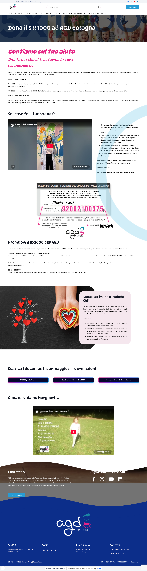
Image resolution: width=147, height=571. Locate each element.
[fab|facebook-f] (93, 479)
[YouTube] (134, 1)
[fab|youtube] (111, 479)
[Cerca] (98, 7)
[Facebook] (128, 1)
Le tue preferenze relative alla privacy (82, 568)
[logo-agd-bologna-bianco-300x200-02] (73, 528)
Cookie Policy (37, 562)
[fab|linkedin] (120, 479)
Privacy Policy (27, 562)
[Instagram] (131, 1)
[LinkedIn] (137, 1)
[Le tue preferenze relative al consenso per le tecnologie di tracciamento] (3, 568)
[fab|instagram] (102, 479)
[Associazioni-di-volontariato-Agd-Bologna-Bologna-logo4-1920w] (12, 7)
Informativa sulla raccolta (55, 568)
